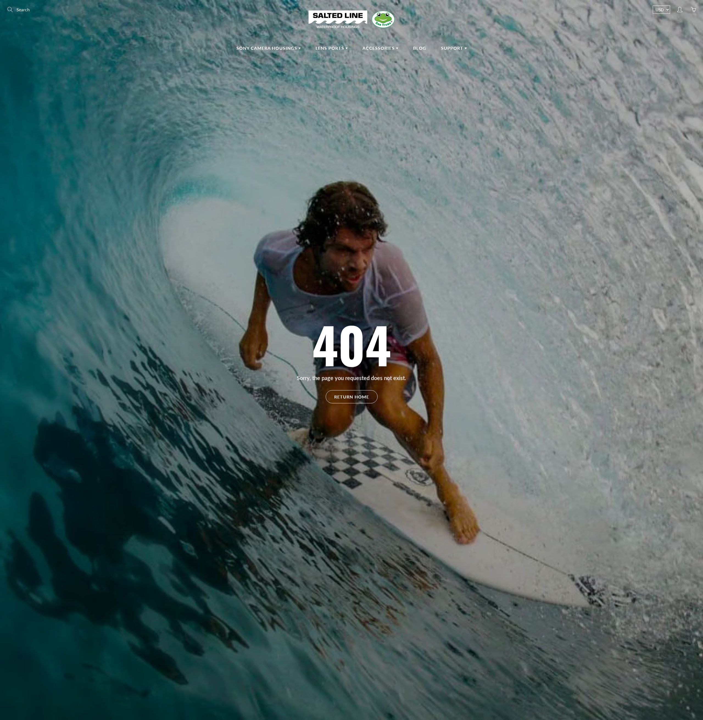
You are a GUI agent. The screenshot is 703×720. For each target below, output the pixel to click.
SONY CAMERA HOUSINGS (267, 48)
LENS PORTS (330, 48)
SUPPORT (453, 48)
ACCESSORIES (379, 48)
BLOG (419, 48)
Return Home (351, 396)
